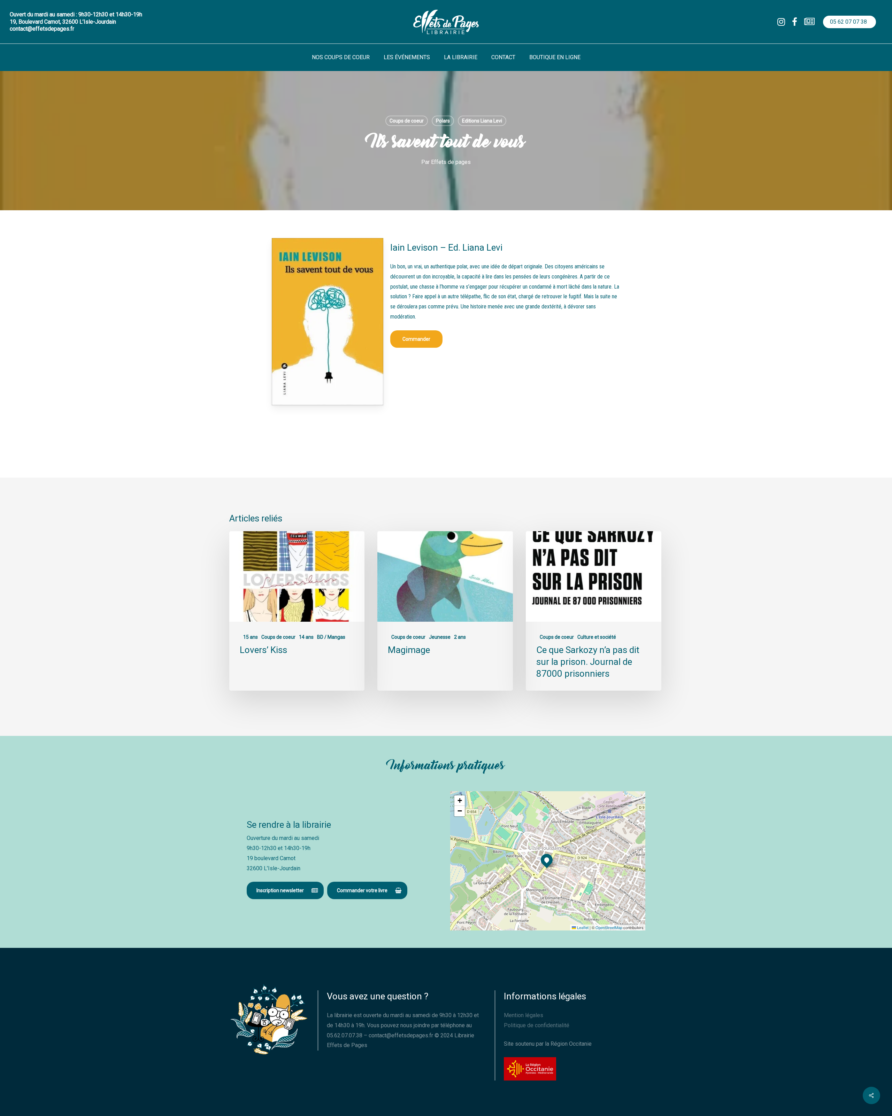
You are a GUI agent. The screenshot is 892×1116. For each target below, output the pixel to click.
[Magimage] (445, 611)
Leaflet (582, 927)
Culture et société (596, 637)
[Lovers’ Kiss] (296, 611)
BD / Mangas (331, 637)
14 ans (306, 637)
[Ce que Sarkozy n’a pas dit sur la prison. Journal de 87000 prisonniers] (593, 611)
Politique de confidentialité (536, 1025)
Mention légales (523, 1015)
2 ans (460, 637)
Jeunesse (440, 637)
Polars (443, 121)
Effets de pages (451, 162)
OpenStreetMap (608, 927)
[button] (416, 339)
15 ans (250, 637)
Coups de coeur (407, 121)
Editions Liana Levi (482, 121)
